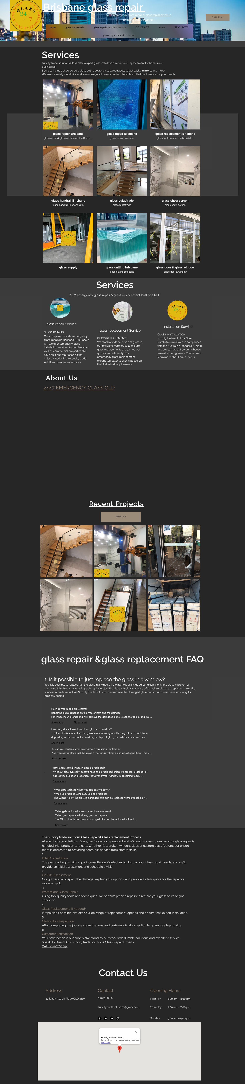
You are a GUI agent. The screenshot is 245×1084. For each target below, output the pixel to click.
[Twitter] (106, 1018)
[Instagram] (118, 1018)
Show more (59, 781)
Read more (59, 758)
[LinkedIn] (112, 1018)
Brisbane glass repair (94, 7)
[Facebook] (100, 1018)
